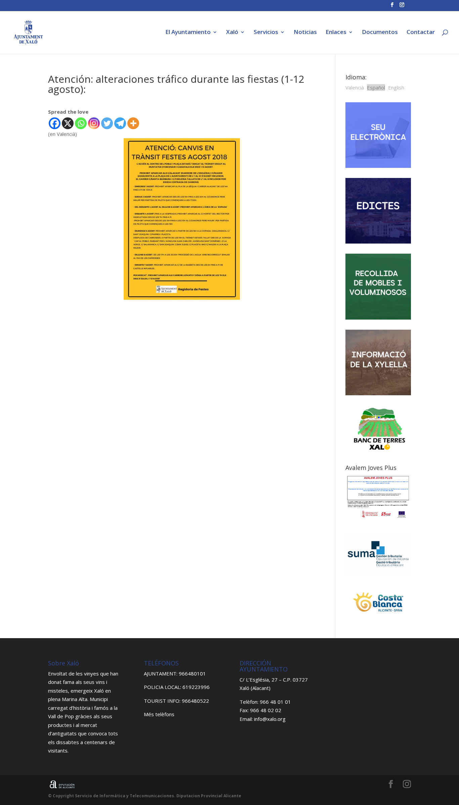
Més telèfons (159, 714)
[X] (68, 123)
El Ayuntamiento (188, 33)
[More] (133, 123)
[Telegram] (120, 123)
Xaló (232, 33)
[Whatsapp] (81, 123)
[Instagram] (94, 123)
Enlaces (336, 33)
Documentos (380, 33)
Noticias (305, 33)
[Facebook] (54, 123)
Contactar (421, 33)
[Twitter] (107, 123)
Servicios (266, 33)
